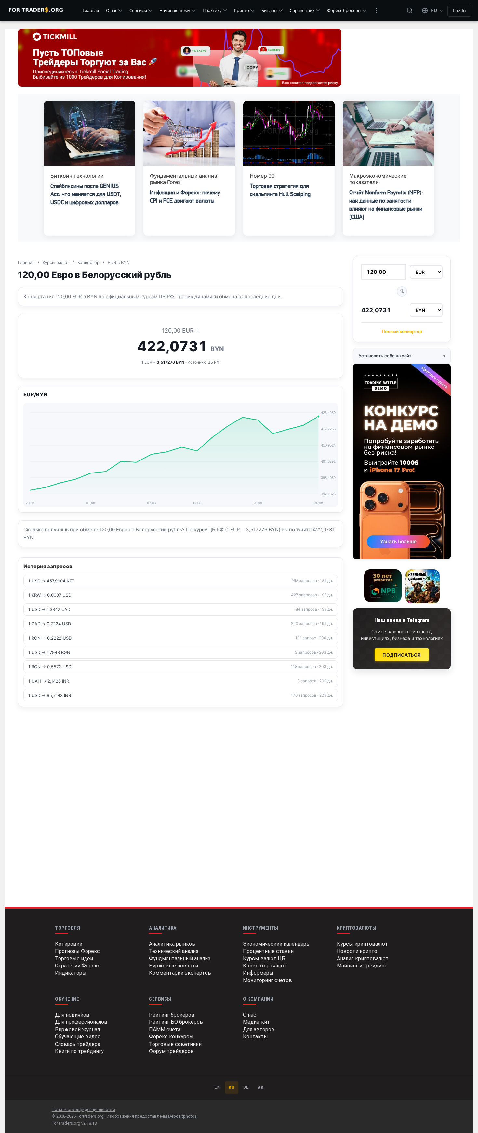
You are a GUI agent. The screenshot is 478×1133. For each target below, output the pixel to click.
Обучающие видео (77, 1036)
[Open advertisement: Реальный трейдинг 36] (422, 586)
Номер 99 (262, 175)
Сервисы (138, 10)
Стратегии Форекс (77, 966)
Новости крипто (357, 951)
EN (217, 1087)
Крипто (241, 10)
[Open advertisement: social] (179, 58)
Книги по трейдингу (79, 1051)
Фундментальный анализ (179, 958)
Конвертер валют (265, 966)
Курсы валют (56, 262)
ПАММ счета (164, 1029)
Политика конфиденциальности (83, 1109)
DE (246, 1087)
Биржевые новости (173, 966)
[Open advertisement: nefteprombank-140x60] (383, 585)
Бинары (269, 10)
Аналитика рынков (172, 944)
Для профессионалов (81, 1022)
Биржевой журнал (77, 1029)
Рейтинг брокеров (171, 1015)
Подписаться (401, 655)
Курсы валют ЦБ (264, 958)
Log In (459, 10)
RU (232, 1087)
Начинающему (174, 10)
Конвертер (88, 262)
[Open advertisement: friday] (402, 461)
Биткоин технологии (77, 175)
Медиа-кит (256, 1022)
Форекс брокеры (344, 10)
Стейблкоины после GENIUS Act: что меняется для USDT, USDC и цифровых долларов (85, 194)
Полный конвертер (402, 331)
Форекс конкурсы (171, 1036)
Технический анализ (173, 951)
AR (261, 1087)
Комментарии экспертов (180, 973)
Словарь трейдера (77, 1044)
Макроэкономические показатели (377, 178)
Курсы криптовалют (362, 944)
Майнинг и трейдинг (362, 966)
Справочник (302, 10)
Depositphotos (182, 1116)
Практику (212, 10)
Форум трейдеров (171, 1051)
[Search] (409, 10)
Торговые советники (175, 1044)
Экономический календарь (276, 944)
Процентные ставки (268, 951)
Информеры (258, 973)
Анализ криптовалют (363, 958)
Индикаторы (70, 973)
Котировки (68, 944)
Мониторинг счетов (267, 980)
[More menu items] (376, 10)
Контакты (255, 1036)
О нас (111, 10)
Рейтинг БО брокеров (176, 1022)
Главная (91, 10)
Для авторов (258, 1029)
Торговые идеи (74, 958)
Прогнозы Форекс (77, 951)
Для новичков (72, 1015)
